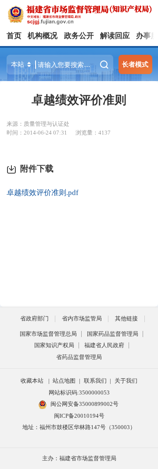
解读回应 (115, 36)
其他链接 (126, 318)
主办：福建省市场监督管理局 (79, 458)
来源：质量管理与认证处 (38, 124)
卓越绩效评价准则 (79, 100)
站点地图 (64, 380)
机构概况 (42, 36)
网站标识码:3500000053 (79, 392)
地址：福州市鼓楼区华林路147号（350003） (79, 427)
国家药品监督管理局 (112, 333)
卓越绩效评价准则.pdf (43, 192)
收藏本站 (32, 380)
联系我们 (95, 380)
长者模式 (135, 64)
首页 (14, 36)
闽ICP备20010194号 (79, 415)
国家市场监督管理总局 (48, 333)
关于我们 (126, 380)
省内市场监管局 (82, 318)
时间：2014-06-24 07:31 (37, 132)
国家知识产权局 (54, 345)
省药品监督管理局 (79, 357)
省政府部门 (34, 318)
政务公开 (79, 36)
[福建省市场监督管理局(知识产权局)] (82, 14)
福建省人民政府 (104, 345)
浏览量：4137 (93, 132)
